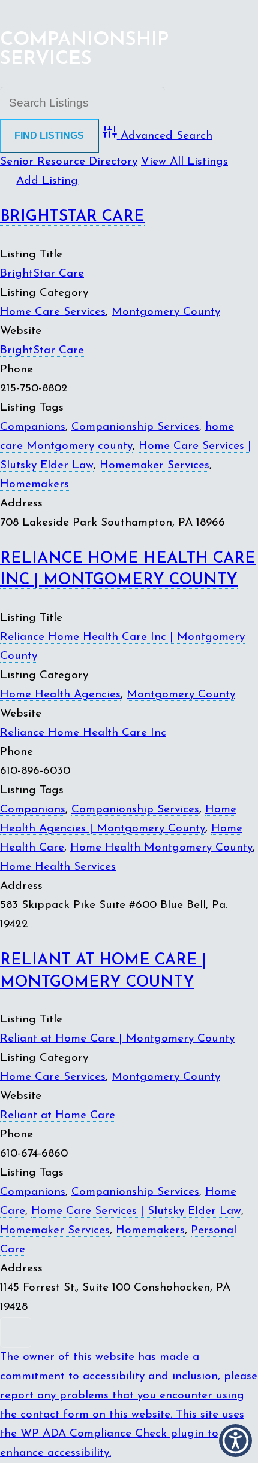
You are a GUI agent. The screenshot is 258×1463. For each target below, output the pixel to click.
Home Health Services (58, 867)
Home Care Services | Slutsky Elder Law (136, 1211)
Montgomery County (166, 312)
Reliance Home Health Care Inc (83, 733)
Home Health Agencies (60, 694)
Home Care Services (53, 312)
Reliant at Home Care (57, 1115)
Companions (32, 427)
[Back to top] (129, 1332)
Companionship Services (135, 427)
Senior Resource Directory (68, 162)
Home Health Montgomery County (161, 848)
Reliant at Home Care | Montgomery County (117, 1039)
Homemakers (34, 484)
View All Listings (184, 162)
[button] (235, 1440)
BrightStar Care (72, 217)
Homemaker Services (154, 465)
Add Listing (47, 181)
